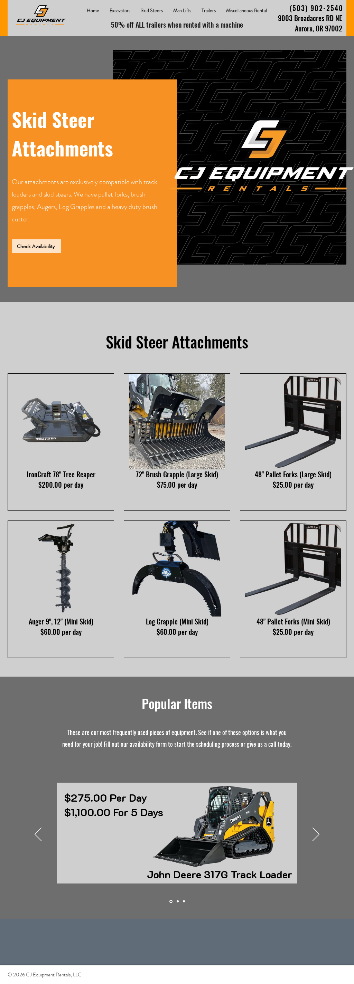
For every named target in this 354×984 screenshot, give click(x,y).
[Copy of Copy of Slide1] (184, 901)
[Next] (316, 835)
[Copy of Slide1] (177, 901)
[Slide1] (170, 901)
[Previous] (38, 835)
